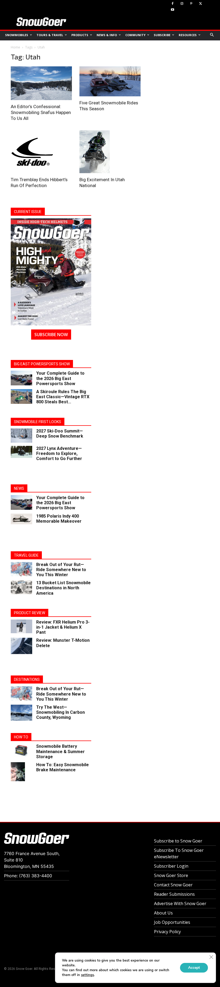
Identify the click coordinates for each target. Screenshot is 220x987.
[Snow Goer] (41, 21)
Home (15, 47)
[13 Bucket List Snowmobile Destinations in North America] (21, 587)
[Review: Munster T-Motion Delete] (21, 646)
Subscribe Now (51, 334)
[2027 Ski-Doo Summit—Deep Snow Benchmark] (21, 435)
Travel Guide (26, 555)
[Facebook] (173, 4)
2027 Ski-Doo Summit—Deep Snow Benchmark (59, 433)
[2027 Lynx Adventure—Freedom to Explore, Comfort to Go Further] (21, 452)
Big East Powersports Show (42, 364)
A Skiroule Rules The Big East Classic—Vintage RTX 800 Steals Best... (62, 396)
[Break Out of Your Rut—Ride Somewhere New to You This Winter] (21, 569)
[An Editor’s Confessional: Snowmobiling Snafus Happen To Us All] (41, 83)
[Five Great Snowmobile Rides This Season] (110, 81)
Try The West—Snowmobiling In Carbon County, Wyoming (60, 712)
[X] (200, 4)
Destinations (27, 679)
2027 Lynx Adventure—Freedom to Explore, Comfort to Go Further (59, 453)
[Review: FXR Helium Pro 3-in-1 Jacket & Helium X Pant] (21, 626)
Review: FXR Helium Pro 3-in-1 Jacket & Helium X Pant (63, 627)
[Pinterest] (191, 4)
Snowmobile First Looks (37, 422)
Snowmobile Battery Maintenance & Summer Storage (60, 751)
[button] (212, 35)
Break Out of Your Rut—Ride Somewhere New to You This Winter (61, 569)
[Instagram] (182, 4)
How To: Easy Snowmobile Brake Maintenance (62, 767)
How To (21, 737)
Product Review (29, 613)
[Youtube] (173, 10)
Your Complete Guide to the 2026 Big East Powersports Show (60, 378)
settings (87, 975)
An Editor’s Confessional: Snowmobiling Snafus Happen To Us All (41, 112)
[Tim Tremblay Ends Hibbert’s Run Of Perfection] (41, 151)
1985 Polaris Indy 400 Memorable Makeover (59, 519)
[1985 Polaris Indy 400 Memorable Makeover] (21, 519)
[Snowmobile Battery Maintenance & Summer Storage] (21, 750)
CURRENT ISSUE (28, 212)
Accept (194, 967)
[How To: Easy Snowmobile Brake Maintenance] (21, 771)
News (19, 488)
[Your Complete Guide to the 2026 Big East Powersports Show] (21, 378)
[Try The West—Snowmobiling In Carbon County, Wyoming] (21, 713)
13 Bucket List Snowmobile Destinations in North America (63, 587)
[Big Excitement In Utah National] (110, 151)
